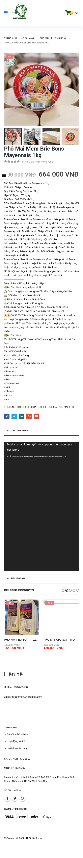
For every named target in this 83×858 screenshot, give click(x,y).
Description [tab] (19, 430)
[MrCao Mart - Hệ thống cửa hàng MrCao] (20, 11)
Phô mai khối (66, 407)
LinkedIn (21, 416)
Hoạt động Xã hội (16, 741)
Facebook (6, 416)
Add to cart (32, 606)
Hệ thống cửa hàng (17, 748)
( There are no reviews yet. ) (37, 161)
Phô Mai (52, 407)
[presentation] (9, 89)
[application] (41, 506)
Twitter (14, 416)
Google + (29, 416)
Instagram (22, 798)
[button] (63, 590)
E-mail (36, 416)
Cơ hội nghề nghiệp (17, 734)
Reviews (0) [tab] (18, 578)
